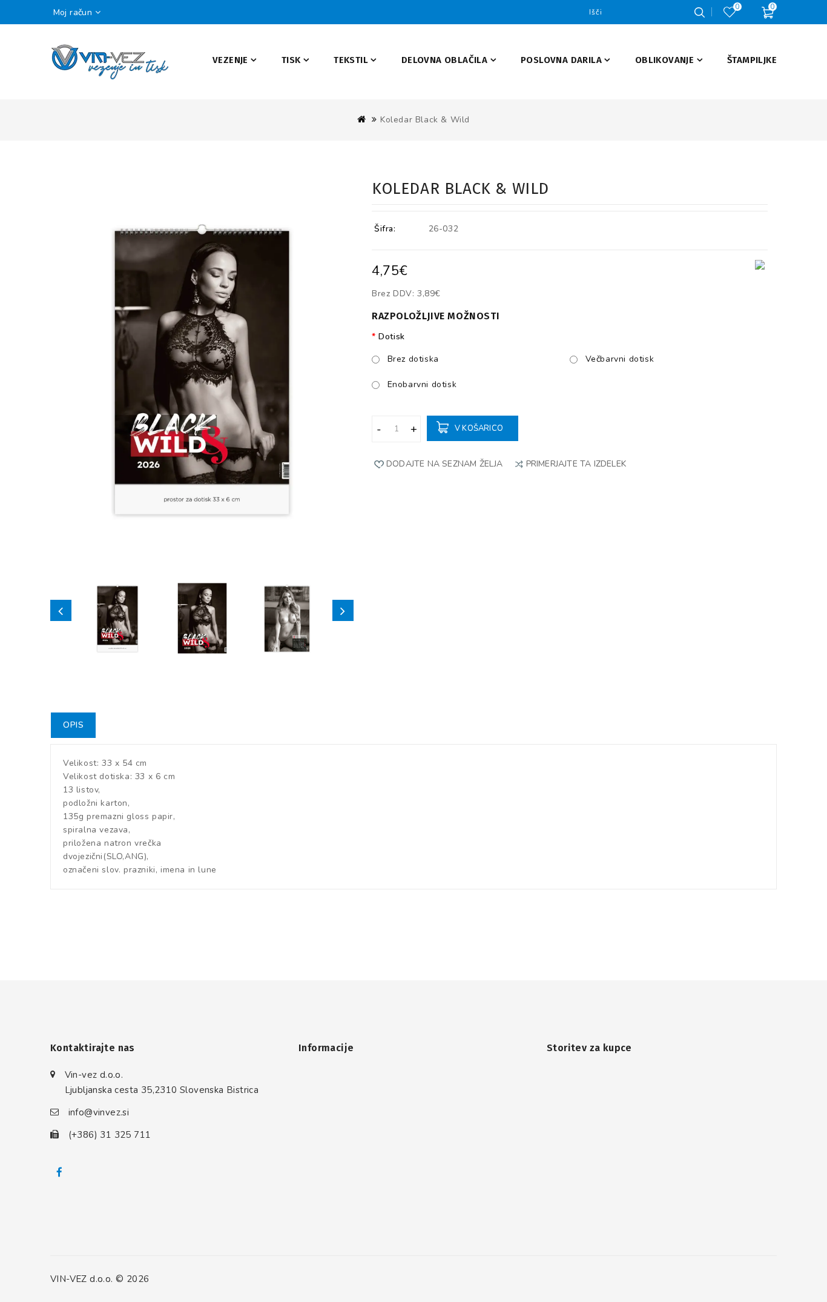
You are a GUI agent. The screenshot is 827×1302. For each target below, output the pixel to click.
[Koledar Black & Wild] (117, 617)
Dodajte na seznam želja (444, 464)
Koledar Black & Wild (425, 119)
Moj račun (73, 12)
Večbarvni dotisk (618, 359)
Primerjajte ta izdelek (576, 464)
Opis (73, 725)
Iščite (699, 12)
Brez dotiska (411, 359)
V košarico (479, 428)
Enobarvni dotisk (420, 384)
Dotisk (391, 336)
